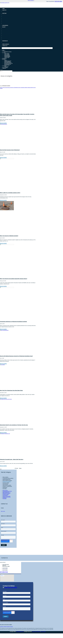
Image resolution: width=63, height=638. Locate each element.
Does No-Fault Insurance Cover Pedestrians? (10, 149)
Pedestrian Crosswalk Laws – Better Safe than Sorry (11, 459)
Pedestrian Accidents (7, 481)
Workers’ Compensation (7, 486)
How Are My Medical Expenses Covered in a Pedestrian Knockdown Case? (16, 356)
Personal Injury (5, 484)
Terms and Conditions (36, 631)
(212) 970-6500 (58, 1)
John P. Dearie (5, 14)
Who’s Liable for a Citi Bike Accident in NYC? (10, 192)
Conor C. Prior (5, 23)
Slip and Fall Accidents (7, 485)
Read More (3, 123)
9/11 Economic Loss (6, 37)
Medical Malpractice (6, 479)
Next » (20, 468)
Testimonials (5, 42)
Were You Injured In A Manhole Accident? (9, 235)
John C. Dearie (5, 16)
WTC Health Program (6, 33)
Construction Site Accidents (8, 478)
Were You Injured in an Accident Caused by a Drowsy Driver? (13, 278)
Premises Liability (6, 482)
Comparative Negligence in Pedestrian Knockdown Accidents (13, 321)
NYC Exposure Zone (6, 30)
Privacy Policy (43, 631)
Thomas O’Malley (6, 21)
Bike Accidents (5, 477)
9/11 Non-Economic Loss (7, 35)
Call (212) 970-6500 (11, 587)
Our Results (5, 40)
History (4, 28)
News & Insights (5, 44)
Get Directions (4, 572)
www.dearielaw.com (20, 631)
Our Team (4, 13)
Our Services (5, 25)
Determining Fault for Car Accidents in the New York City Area (14, 424)
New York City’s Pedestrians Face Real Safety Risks (11, 390)
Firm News (5, 488)
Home (3, 8)
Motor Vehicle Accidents (7, 480)
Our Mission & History (6, 11)
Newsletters (5, 487)
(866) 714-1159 (3, 511)
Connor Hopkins (6, 18)
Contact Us (4, 45)
